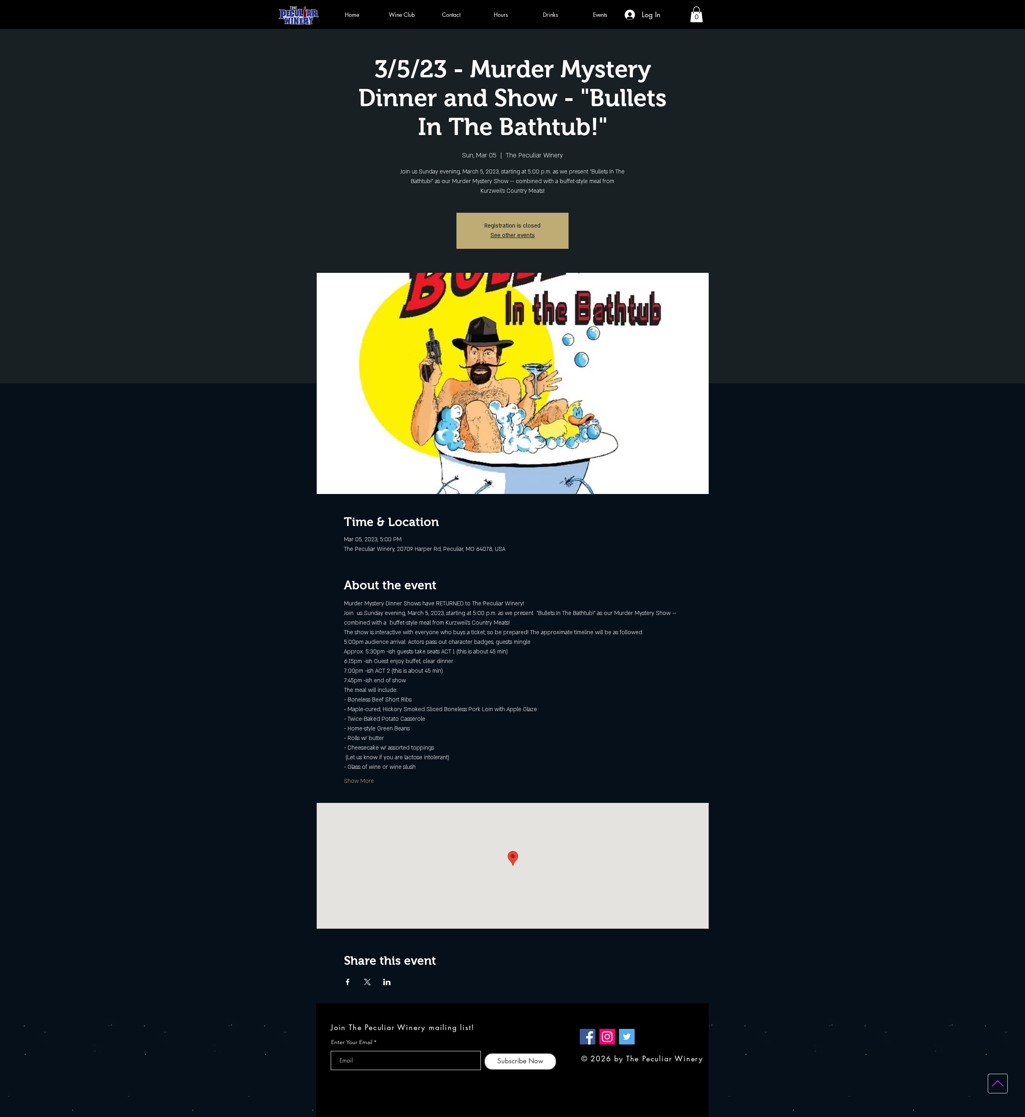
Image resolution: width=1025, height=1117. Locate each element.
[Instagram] (607, 1036)
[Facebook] (587, 1036)
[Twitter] (627, 1036)
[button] (696, 14)
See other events (512, 235)
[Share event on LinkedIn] (387, 982)
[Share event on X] (367, 982)
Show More (359, 781)
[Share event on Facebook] (348, 982)
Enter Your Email (351, 1042)
